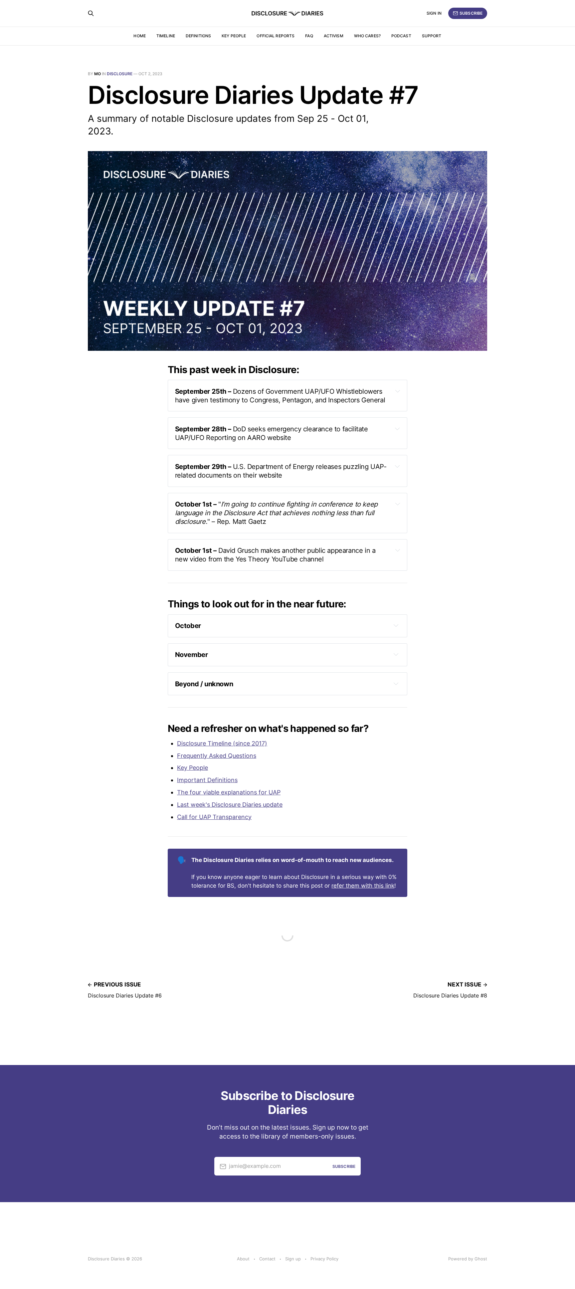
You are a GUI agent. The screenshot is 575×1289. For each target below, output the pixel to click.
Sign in (434, 13)
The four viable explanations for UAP (229, 792)
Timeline (165, 35)
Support (432, 35)
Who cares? (367, 35)
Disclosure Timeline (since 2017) (222, 743)
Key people (234, 35)
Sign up (293, 1258)
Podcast (401, 35)
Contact (267, 1258)
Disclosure (119, 73)
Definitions (198, 35)
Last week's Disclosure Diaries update (230, 804)
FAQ (309, 35)
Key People (192, 767)
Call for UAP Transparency (214, 816)
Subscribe (471, 13)
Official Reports (275, 35)
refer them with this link (362, 885)
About (243, 1258)
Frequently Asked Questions (216, 755)
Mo (97, 73)
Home (139, 35)
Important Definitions (207, 779)
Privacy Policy (324, 1258)
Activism (333, 35)
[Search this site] (91, 13)
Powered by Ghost (467, 1258)
